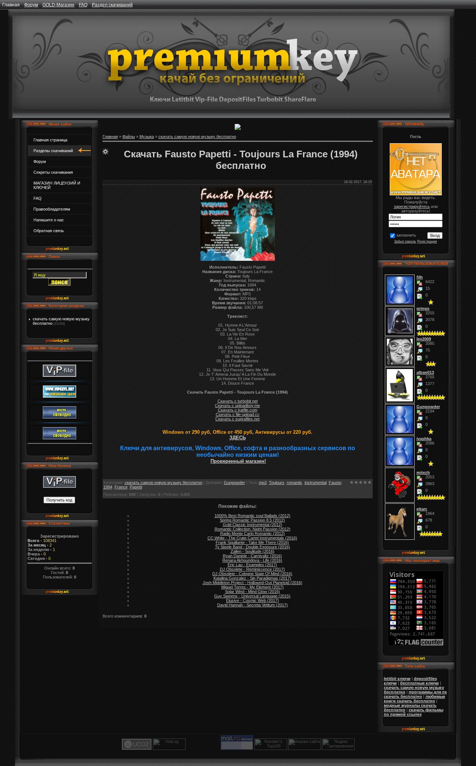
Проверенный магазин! (238, 461)
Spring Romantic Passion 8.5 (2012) (252, 520)
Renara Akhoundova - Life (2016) (252, 560)
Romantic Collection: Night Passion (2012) (252, 529)
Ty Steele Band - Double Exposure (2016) (252, 547)
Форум (31, 4)
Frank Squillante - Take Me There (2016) (252, 542)
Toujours (276, 482)
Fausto (335, 482)
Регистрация (427, 241)
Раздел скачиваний (112, 4)
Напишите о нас (48, 220)
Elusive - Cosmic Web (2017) (252, 600)
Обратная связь (48, 230)
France (121, 487)
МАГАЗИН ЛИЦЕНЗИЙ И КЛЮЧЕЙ (56, 185)
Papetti (136, 487)
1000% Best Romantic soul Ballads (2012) (252, 515)
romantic (294, 482)
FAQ (83, 4)
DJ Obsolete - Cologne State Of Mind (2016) (252, 573)
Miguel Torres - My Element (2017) (252, 587)
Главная (11, 4)
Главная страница (50, 140)
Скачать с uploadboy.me (237, 405)
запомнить (406, 235)
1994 (107, 487)
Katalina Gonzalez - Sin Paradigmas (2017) (252, 578)
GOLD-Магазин (58, 4)
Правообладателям (51, 209)
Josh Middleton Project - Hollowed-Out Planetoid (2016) (252, 582)
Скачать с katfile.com (237, 410)
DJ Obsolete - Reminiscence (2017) (252, 569)
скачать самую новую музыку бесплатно (197, 136)
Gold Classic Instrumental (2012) (252, 524)
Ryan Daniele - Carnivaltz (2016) (252, 556)
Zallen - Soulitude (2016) (252, 551)
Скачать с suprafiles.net (237, 419)
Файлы (128, 136)
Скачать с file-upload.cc (238, 414)
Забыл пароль (405, 241)
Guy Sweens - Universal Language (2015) (252, 596)
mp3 (263, 482)
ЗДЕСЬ (237, 437)
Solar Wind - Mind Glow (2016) (252, 591)
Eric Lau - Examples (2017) (252, 565)
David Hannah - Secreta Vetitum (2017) (252, 605)
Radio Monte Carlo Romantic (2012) (252, 533)
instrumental (316, 482)
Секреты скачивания (53, 172)
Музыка (146, 136)
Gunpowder (234, 482)
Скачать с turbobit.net (238, 401)
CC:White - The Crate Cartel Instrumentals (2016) (252, 538)
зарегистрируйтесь (412, 206)
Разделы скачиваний (53, 150)
